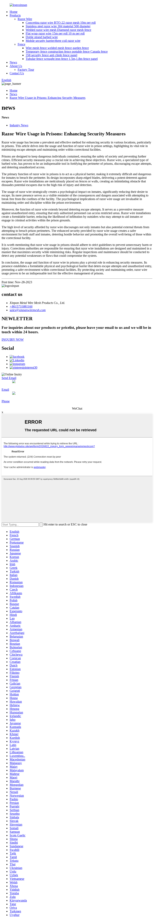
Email (5, 389)
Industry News (19, 125)
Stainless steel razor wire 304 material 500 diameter (58, 26)
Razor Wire (25, 19)
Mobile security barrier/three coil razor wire (53, 40)
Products (15, 15)
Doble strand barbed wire (42, 37)
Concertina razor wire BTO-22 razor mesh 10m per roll (61, 22)
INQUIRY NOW (13, 339)
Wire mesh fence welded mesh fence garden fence (57, 48)
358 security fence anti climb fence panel (51, 55)
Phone (6, 401)
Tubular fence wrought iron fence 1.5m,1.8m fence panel (62, 58)
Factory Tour (26, 69)
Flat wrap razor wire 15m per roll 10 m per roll (55, 33)
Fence (21, 44)
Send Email (9, 378)
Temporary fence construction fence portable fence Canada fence (67, 51)
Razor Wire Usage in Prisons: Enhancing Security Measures (47, 97)
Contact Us (17, 73)
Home (13, 11)
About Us (16, 66)
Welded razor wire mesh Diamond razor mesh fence (58, 30)
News (13, 62)
